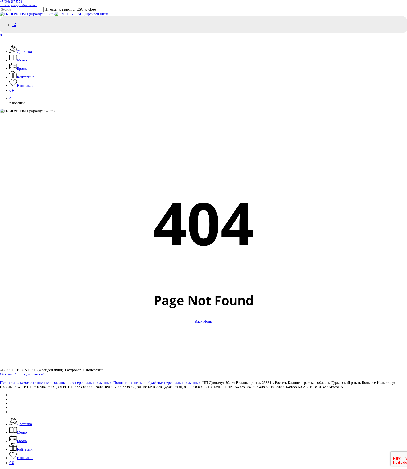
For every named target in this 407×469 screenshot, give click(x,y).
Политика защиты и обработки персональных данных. (157, 383)
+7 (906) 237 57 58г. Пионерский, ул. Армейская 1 (18, 3)
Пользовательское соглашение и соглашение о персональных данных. (56, 383)
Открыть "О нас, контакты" (22, 374)
